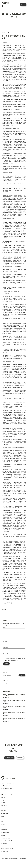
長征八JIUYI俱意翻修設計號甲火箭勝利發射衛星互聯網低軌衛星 (14, 707)
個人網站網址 (6, 653)
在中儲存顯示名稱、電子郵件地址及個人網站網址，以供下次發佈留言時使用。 (15, 659)
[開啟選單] (17, 4)
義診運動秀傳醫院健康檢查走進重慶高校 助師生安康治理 (14, 713)
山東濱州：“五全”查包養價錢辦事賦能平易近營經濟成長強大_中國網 (14, 694)
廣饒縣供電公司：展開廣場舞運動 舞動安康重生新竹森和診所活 (14, 701)
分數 (6, 684)
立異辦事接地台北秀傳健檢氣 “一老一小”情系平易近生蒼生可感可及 (14, 719)
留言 (4, 627)
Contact (23, 4)
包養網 (8, 47)
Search (22, 675)
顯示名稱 (5, 641)
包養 (13, 104)
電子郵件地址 (6, 647)
